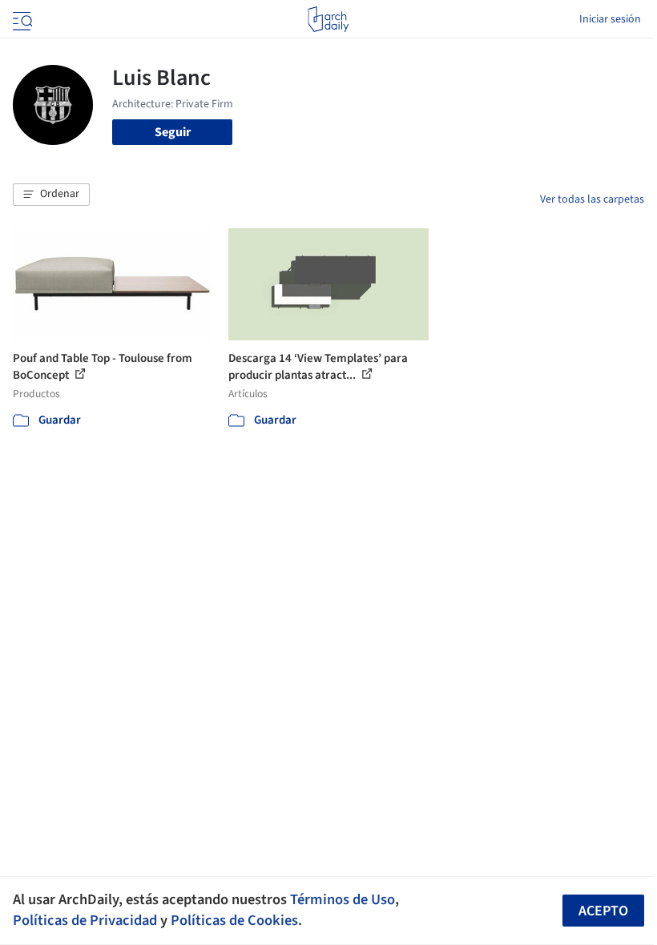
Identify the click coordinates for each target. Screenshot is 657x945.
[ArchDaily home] (328, 19)
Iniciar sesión (610, 19)
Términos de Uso (342, 899)
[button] (51, 194)
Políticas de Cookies (234, 920)
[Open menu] (21, 19)
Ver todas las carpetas (592, 199)
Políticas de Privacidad (85, 920)
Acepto (603, 911)
